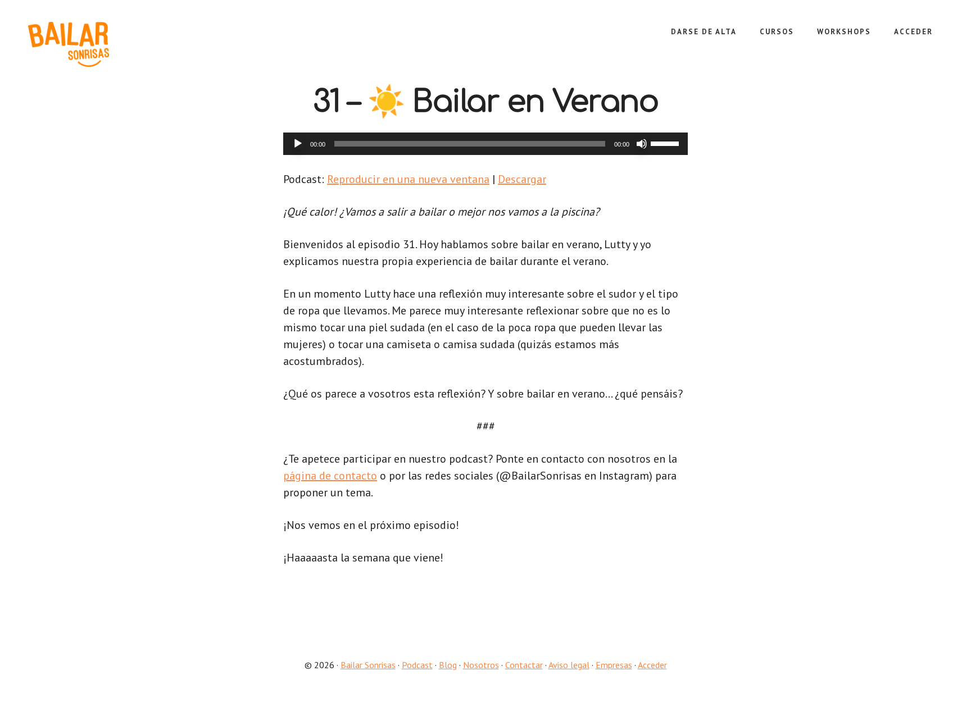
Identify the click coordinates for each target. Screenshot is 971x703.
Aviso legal (568, 664)
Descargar (522, 179)
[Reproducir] (297, 143)
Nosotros (481, 664)
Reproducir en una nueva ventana (408, 179)
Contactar (524, 664)
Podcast (417, 664)
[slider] (666, 143)
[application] (485, 144)
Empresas (614, 664)
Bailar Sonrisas (112, 44)
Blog (448, 664)
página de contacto (330, 475)
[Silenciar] (641, 143)
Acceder (652, 664)
